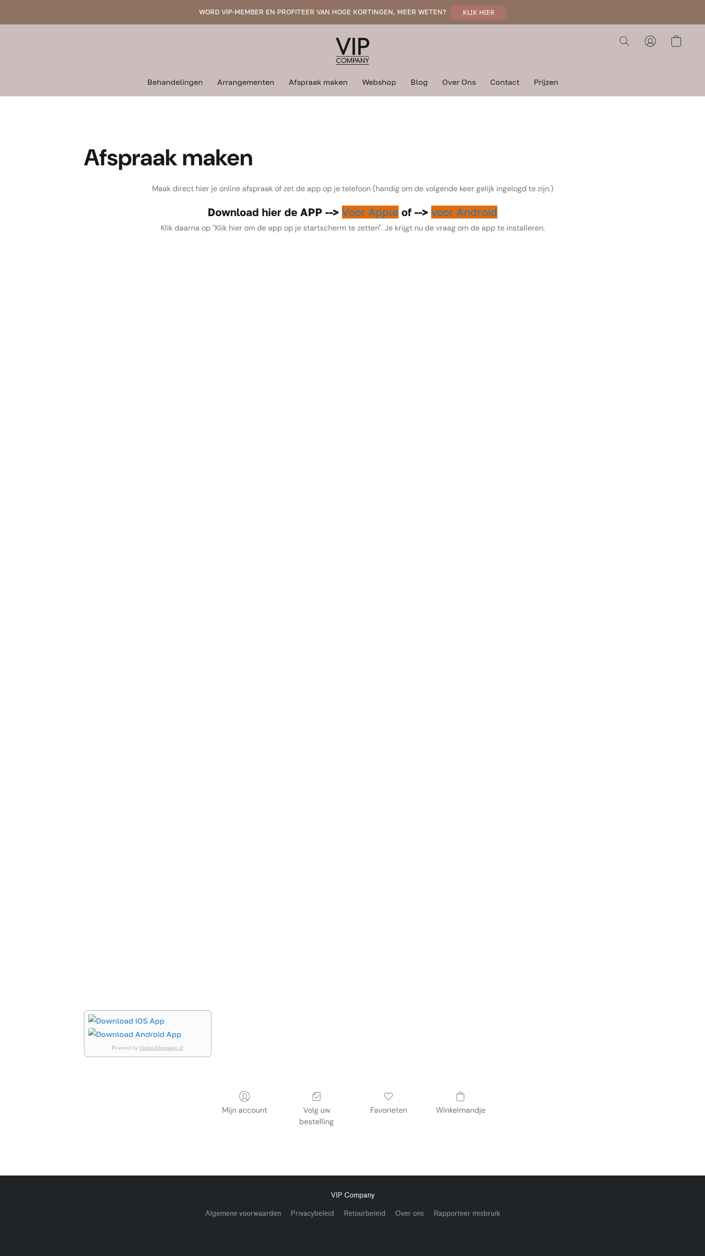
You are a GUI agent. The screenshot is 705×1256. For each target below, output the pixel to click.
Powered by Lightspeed (352, 1230)
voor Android (464, 212)
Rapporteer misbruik (467, 1214)
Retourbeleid (365, 1214)
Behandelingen (175, 82)
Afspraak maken (318, 82)
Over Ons (459, 82)
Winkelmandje (460, 1110)
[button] (478, 12)
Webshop (379, 82)
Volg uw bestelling (316, 1116)
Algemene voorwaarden (243, 1214)
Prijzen (546, 82)
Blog (419, 82)
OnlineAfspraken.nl (161, 1047)
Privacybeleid (312, 1214)
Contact (504, 82)
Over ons (409, 1214)
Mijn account (244, 1110)
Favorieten (388, 1110)
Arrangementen (245, 82)
